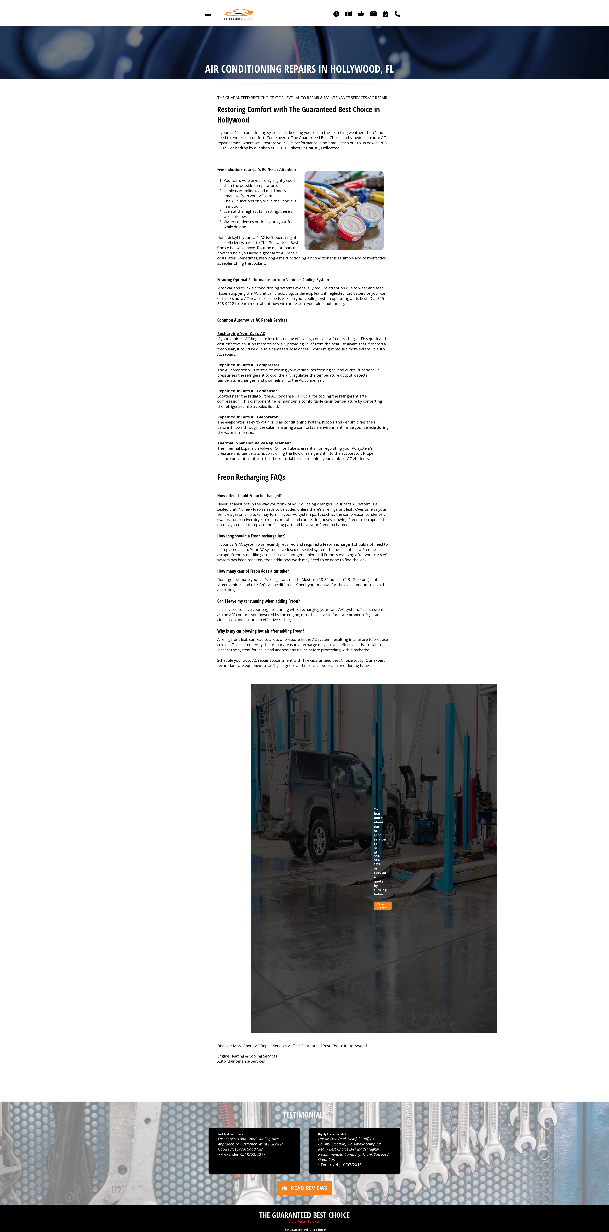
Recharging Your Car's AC (241, 333)
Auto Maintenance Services (241, 1061)
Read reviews (309, 1188)
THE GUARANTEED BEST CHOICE (245, 97)
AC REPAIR (378, 97)
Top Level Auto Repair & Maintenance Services (321, 97)
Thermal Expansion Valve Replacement (254, 443)
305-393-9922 (377, 860)
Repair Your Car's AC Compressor (248, 364)
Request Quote (383, 905)
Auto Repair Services (304, 1221)
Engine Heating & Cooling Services (247, 1056)
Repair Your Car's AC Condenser (247, 390)
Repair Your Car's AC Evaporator (247, 417)
